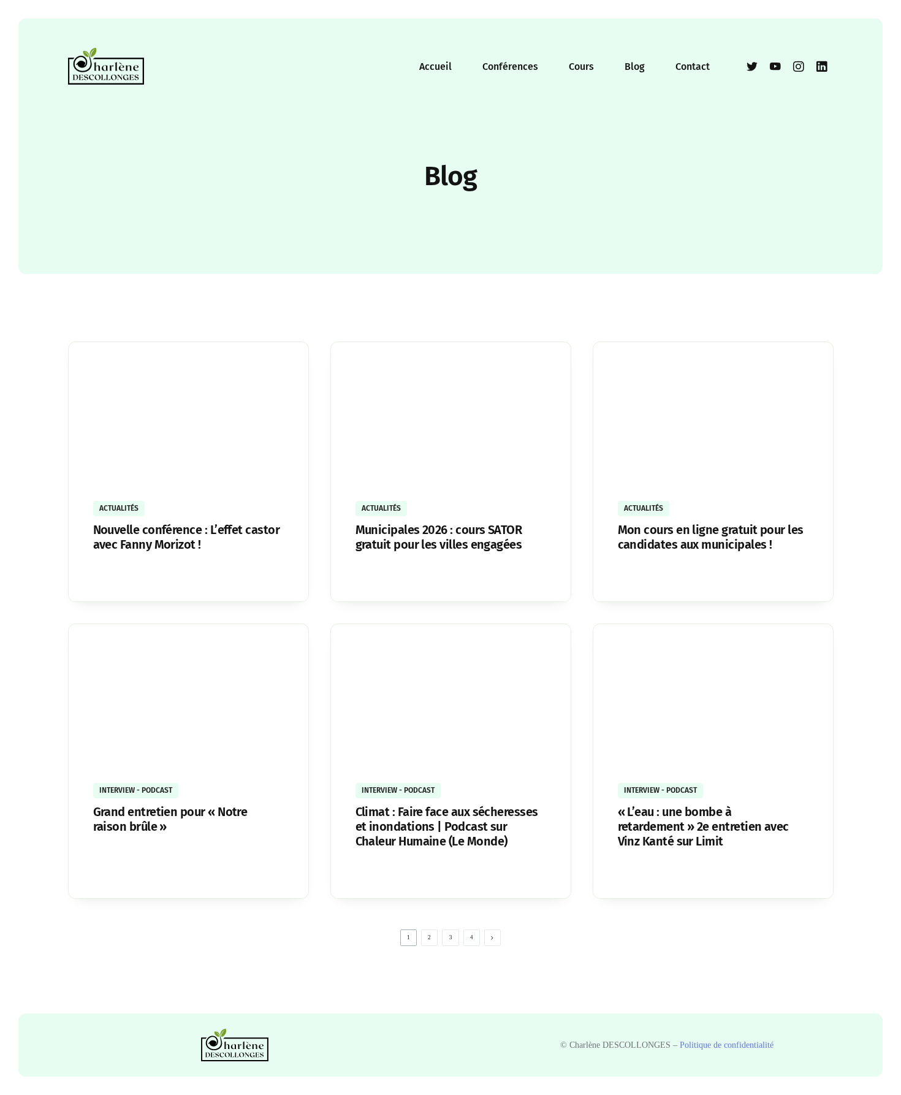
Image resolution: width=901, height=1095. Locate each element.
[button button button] (625, 579)
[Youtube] (775, 66)
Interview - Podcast (135, 790)
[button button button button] (100, 861)
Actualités (119, 508)
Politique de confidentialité (727, 1045)
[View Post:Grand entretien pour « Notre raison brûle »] (188, 696)
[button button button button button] (363, 875)
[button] (100, 579)
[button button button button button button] (625, 875)
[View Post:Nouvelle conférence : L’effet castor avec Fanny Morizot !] (188, 414)
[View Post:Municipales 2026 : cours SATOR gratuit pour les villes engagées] (451, 414)
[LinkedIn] (822, 66)
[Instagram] (798, 66)
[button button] (363, 579)
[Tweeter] (752, 66)
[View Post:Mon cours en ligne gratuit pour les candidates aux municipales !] (713, 414)
